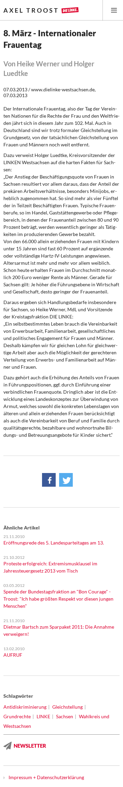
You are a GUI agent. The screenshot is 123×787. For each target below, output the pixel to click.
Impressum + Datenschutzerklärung (46, 777)
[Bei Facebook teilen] (49, 480)
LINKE (43, 716)
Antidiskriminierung (24, 707)
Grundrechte (17, 716)
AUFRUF (12, 655)
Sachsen (64, 716)
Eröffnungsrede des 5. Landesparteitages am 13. (53, 543)
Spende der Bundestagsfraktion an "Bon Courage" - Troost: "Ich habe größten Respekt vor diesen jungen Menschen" (58, 599)
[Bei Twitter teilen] (66, 480)
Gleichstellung (67, 707)
